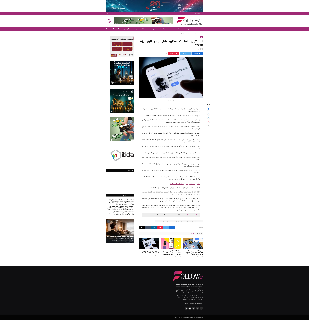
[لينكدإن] (208, 117)
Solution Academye (194, 317)
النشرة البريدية (126, 29)
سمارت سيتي (152, 29)
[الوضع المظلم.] (109, 21)
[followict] (189, 21)
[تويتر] (208, 113)
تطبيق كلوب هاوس (179, 221)
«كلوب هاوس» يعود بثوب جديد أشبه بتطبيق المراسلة (150, 252)
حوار (179, 29)
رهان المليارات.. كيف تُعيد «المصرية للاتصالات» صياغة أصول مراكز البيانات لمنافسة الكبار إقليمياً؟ (121, 214)
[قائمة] (202, 28)
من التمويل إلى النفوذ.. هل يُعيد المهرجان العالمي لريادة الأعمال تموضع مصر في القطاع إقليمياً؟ (121, 200)
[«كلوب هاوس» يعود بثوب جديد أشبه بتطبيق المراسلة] (149, 243)
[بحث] (107, 29)
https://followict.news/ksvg (191, 215)
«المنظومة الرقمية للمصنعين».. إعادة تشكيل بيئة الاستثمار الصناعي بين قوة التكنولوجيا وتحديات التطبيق (120, 207)
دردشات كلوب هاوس (168, 221)
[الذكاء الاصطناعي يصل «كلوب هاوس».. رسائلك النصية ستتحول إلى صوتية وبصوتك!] (171, 243)
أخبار (189, 29)
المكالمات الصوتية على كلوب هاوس (194, 221)
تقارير (184, 29)
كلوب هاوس (158, 221)
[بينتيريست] (208, 121)
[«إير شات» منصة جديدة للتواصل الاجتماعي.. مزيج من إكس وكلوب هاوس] (193, 243)
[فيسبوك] (208, 109)
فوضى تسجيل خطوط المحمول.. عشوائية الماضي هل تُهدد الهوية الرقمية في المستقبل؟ (121, 204)
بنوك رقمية (172, 29)
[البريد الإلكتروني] (208, 125)
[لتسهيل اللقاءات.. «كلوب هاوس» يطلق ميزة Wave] (171, 77)
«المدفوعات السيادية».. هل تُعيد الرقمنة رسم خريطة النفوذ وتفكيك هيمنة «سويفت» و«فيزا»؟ (121, 210)
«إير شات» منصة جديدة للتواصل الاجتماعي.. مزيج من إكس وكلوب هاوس (194, 252)
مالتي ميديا (136, 29)
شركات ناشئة (162, 29)
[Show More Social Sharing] (166, 53)
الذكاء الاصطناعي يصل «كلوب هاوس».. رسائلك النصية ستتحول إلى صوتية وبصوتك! (171, 252)
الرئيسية (195, 29)
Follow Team (190, 49)
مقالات (144, 29)
